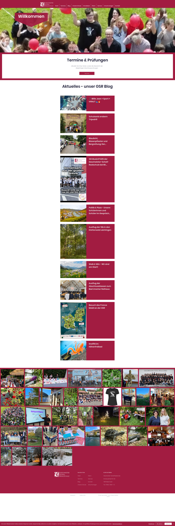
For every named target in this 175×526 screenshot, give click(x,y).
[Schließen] (173, 524)
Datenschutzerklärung (117, 523)
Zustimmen (168, 523)
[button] (86, 6)
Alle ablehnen (160, 523)
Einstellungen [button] (151, 523)
